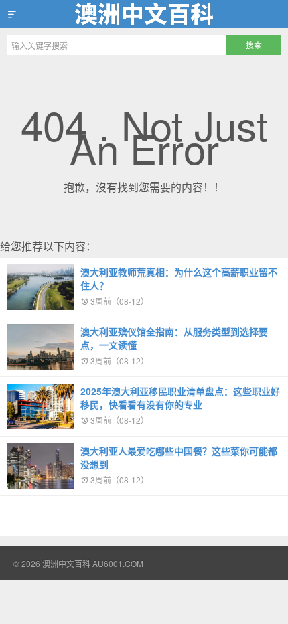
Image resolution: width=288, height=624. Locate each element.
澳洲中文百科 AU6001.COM (144, 14)
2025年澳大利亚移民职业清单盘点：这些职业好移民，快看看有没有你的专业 (180, 397)
